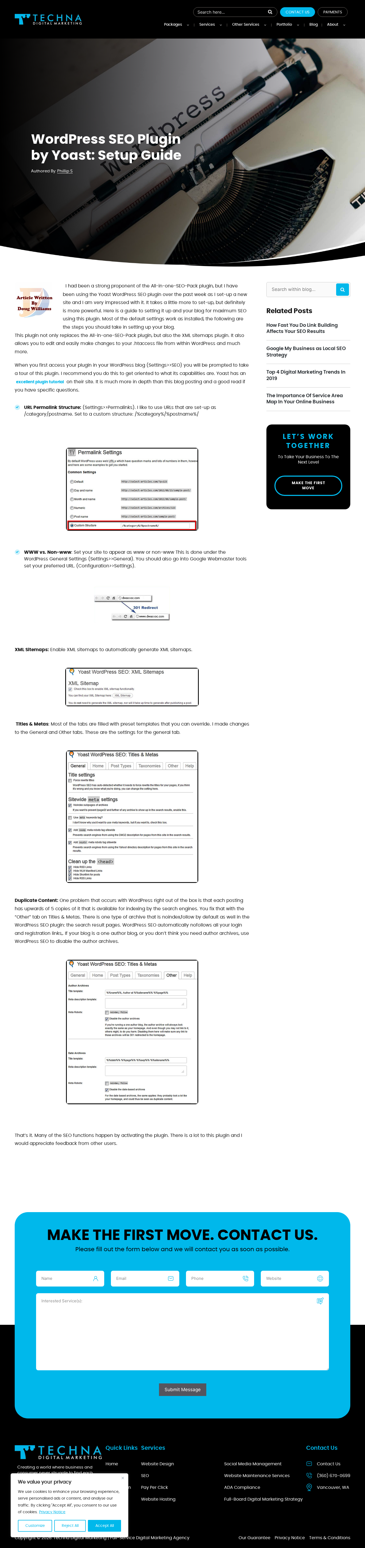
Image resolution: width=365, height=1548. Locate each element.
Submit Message (183, 1389)
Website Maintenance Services (257, 1476)
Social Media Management (253, 1464)
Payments (332, 12)
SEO (145, 1476)
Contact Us (297, 12)
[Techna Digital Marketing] (48, 19)
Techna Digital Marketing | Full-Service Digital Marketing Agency (121, 1538)
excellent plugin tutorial (40, 382)
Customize (35, 1526)
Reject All (70, 1526)
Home (112, 1464)
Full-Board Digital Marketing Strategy (263, 1499)
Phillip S (65, 171)
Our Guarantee (254, 1538)
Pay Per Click (154, 1487)
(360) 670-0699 (333, 1476)
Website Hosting (158, 1499)
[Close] (122, 1478)
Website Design (157, 1464)
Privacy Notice (52, 1512)
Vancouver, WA (333, 1487)
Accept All (104, 1526)
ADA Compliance (242, 1487)
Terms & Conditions (329, 1538)
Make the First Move (308, 485)
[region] (69, 1505)
